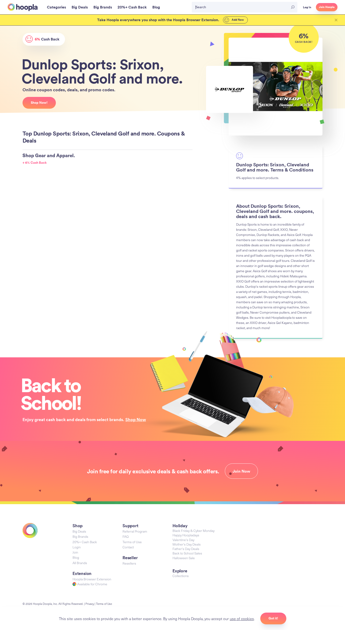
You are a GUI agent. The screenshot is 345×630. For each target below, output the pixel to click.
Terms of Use (132, 541)
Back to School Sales (187, 553)
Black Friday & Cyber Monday (193, 530)
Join (75, 552)
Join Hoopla (326, 7)
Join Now (241, 471)
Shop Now (135, 419)
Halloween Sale (183, 558)
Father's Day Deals (185, 548)
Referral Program (135, 531)
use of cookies (242, 618)
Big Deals (79, 531)
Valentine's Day (183, 540)
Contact (128, 547)
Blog (76, 557)
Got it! (273, 618)
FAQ (126, 536)
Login (77, 547)
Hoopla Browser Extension (92, 579)
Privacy (89, 604)
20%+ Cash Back (85, 541)
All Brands (80, 562)
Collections (180, 576)
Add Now (237, 20)
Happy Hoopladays (185, 535)
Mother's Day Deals (186, 544)
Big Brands (80, 536)
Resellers (129, 563)
